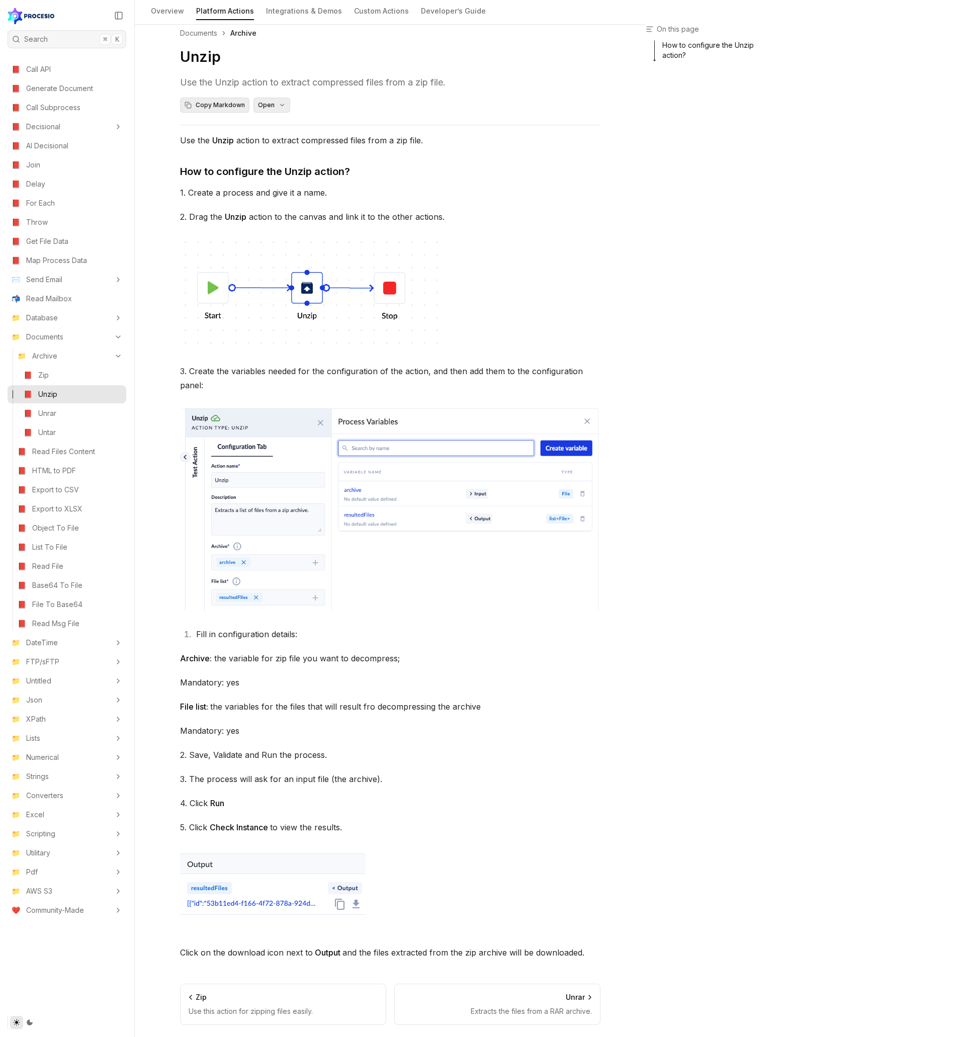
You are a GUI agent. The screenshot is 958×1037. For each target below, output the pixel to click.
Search (71, 39)
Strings (30, 776)
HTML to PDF (47, 470)
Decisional (36, 126)
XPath (29, 719)
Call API (31, 69)
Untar (40, 432)
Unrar (40, 413)
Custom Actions (381, 11)
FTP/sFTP (35, 661)
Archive (37, 356)
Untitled (31, 680)
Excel (28, 814)
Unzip (40, 394)
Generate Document (52, 88)
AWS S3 (32, 891)
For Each (33, 203)
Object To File (48, 528)
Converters (37, 795)
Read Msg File (48, 623)
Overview (167, 11)
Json (27, 700)
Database (35, 317)
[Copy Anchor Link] (358, 171)
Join (26, 164)
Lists (26, 738)
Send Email (37, 279)
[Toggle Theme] (23, 1022)
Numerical (35, 757)
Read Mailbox (42, 298)
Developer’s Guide (453, 11)
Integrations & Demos (304, 11)
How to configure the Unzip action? (265, 171)
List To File (42, 547)
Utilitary (31, 852)
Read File (40, 566)
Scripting (33, 833)
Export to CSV (48, 489)
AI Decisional (40, 145)
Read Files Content (56, 451)
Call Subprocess (46, 107)
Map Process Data (49, 260)
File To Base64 (50, 604)
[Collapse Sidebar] (118, 15)
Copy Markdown (220, 105)
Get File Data (40, 241)
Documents (37, 336)
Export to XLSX (50, 508)
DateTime (35, 642)
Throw (30, 222)
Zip (36, 375)
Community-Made (48, 910)
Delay (28, 184)
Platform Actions (225, 11)
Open (266, 105)
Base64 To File (50, 585)
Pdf (25, 872)
